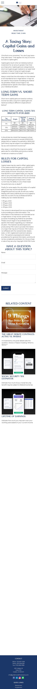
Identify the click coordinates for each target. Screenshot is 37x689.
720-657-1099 (21, 661)
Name (3, 252)
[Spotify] (23, 678)
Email (3, 262)
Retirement (18, 685)
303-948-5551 (21, 663)
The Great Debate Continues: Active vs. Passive (18, 335)
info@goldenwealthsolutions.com (18, 675)
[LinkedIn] (17, 678)
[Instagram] (20, 678)
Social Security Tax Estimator (13, 377)
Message (4, 273)
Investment (18, 687)
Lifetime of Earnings (13, 416)
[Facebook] (14, 678)
